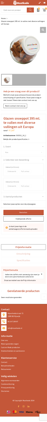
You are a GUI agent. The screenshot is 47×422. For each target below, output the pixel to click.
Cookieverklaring (7, 384)
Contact (4, 362)
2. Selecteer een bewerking (16, 159)
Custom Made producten (10, 347)
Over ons (4, 340)
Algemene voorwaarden (10, 380)
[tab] (23, 247)
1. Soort (7, 146)
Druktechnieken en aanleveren (13, 351)
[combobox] (14, 10)
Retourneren (6, 369)
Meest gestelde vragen (10, 344)
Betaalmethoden (7, 366)
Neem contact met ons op (15, 106)
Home (3, 18)
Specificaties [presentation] (23, 260)
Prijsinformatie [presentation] (23, 247)
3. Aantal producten (12, 196)
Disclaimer (5, 391)
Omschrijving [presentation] (23, 253)
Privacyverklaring (8, 387)
